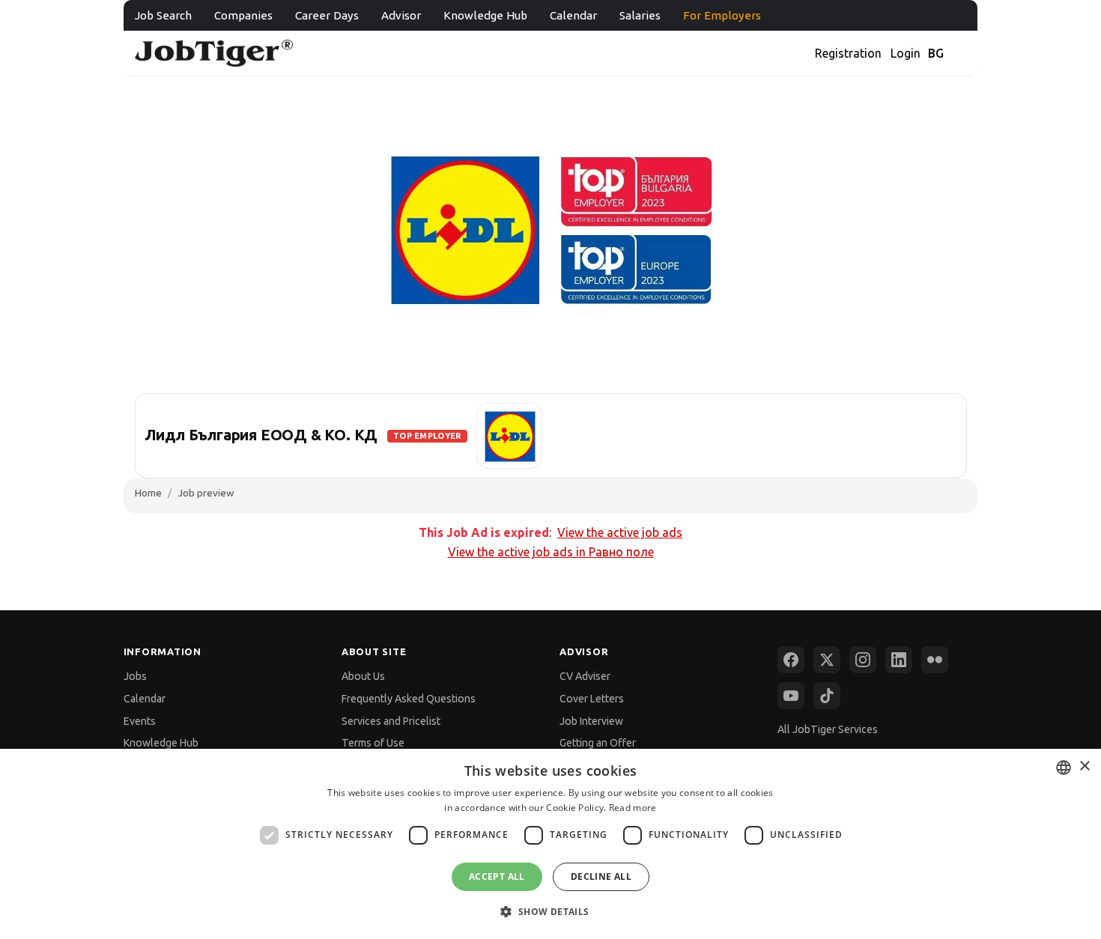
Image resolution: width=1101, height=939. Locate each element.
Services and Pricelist (391, 721)
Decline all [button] (601, 876)
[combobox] (1063, 767)
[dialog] (550, 844)
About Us (363, 676)
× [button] (1084, 766)
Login (905, 53)
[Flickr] (934, 659)
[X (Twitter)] (826, 659)
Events (140, 721)
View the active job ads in (551, 552)
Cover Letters (591, 699)
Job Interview (591, 721)
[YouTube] (790, 695)
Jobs (135, 676)
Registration (848, 53)
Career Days (327, 15)
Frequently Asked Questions (409, 699)
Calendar (573, 15)
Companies (243, 15)
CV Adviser (584, 676)
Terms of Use (373, 743)
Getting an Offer (597, 743)
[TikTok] (826, 695)
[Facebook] (790, 659)
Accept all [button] (497, 876)
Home (148, 493)
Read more (633, 807)
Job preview (206, 493)
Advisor (401, 15)
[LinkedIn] (898, 659)
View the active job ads (619, 532)
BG (936, 53)
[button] (550, 911)
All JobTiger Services (827, 729)
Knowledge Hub (485, 15)
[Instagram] (862, 659)
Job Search (163, 15)
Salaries (640, 15)
